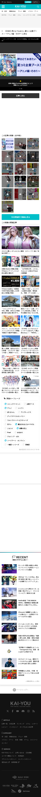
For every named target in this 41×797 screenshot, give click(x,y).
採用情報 (14, 762)
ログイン (35, 2)
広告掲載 (29, 752)
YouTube (17, 711)
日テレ (9, 424)
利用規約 (21, 756)
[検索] (38, 7)
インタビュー (13, 727)
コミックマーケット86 (29, 15)
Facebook (12, 711)
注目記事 (12, 724)
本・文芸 (5, 736)
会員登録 (28, 2)
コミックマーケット (13, 404)
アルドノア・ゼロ (13, 436)
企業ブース (30, 404)
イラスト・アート (7, 740)
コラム (19, 15)
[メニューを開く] (3, 6)
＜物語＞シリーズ (13, 444)
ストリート (34, 740)
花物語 (27, 444)
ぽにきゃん (11, 412)
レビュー (5, 727)
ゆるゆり (20, 432)
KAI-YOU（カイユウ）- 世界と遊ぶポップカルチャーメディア (20, 6)
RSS (33, 711)
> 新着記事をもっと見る (32, 681)
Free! (9, 432)
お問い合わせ (19, 752)
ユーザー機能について (9, 756)
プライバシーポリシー (9, 759)
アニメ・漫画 (11, 15)
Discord (23, 711)
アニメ (9, 408)
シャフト (21, 408)
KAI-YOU (4, 15)
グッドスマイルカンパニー (16, 416)
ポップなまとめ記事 (26, 727)
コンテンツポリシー (24, 759)
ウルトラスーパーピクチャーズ (17, 420)
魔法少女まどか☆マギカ (26, 424)
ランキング (20, 724)
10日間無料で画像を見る (20, 217)
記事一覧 (5, 724)
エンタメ (5, 743)
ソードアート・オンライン (16, 440)
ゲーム (26, 740)
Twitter (7, 711)
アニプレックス (25, 412)
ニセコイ (10, 428)
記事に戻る (20, 96)
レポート (35, 724)
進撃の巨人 (23, 428)
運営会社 (5, 762)
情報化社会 (13, 736)
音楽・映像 (18, 740)
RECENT (21, 557)
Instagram (28, 711)
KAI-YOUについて (8, 752)
